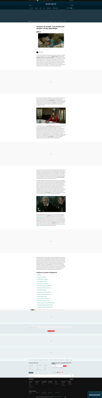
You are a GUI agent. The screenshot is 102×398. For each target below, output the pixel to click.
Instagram (67, 8)
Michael (38, 21)
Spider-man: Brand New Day (39, 370)
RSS (61, 372)
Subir (71, 379)
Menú (31, 5)
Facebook (68, 8)
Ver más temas (31, 372)
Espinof (51, 4)
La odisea (35, 21)
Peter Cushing (54, 309)
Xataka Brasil (30, 393)
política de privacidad (60, 367)
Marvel (48, 21)
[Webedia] (31, 379)
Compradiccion (63, 385)
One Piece (41, 21)
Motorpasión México (57, 392)
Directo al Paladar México (50, 392)
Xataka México (30, 392)
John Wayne (55, 21)
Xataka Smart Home (31, 386)
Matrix (62, 21)
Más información (51, 397)
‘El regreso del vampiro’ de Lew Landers (44, 287)
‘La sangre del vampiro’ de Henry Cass (43, 298)
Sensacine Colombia (44, 393)
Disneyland (59, 21)
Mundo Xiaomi (30, 387)
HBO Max (45, 368)
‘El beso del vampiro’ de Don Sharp (43, 300)
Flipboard (70, 8)
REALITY (40, 8)
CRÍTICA (32, 8)
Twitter (72, 8)
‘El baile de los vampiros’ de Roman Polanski (44, 306)
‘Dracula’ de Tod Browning (41, 276)
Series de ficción (31, 365)
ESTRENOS (36, 8)
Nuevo (71, 5)
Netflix (37, 366)
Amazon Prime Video (39, 365)
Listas (45, 366)
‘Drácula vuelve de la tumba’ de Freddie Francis (45, 304)
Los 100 (64, 21)
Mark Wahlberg (51, 21)
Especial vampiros (60, 309)
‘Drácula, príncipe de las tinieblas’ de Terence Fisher (46, 302)
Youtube (71, 8)
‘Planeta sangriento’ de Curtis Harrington (44, 294)
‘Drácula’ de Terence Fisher (41, 289)
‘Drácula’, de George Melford (42, 281)
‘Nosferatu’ (39, 274)
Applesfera (30, 385)
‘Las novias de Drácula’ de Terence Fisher (44, 291)
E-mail (40, 31)
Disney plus (45, 365)
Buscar (71, 376)
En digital (40, 309)
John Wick (45, 21)
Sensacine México (44, 392)
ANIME (44, 8)
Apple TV (30, 368)
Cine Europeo (47, 309)
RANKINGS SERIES (55, 8)
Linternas (45, 369)
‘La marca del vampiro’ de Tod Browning (44, 285)
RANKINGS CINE (49, 8)
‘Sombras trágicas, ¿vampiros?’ (42, 279)
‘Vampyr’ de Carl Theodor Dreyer (42, 283)
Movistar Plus (30, 366)
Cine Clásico (43, 309)
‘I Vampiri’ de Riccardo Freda (42, 296)
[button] (41, 52)
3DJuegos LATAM (37, 392)
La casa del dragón (31, 369)
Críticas (50, 309)
